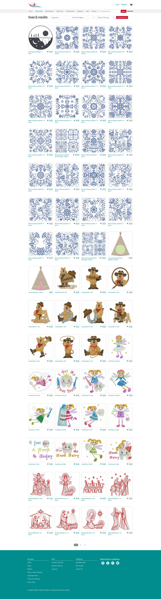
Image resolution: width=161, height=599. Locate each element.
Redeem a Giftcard (57, 566)
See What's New (81, 562)
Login (117, 4)
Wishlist (29, 569)
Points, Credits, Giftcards (34, 572)
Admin (67, 590)
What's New (38, 11)
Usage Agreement (32, 575)
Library (29, 566)
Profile (29, 562)
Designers (80, 11)
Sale (87, 11)
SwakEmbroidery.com (41, 5)
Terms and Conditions (33, 579)
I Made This (59, 11)
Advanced (130, 11)
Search (124, 11)
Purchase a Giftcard (57, 562)
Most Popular (49, 11)
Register (124, 4)
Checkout (54, 569)
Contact (94, 11)
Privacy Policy (31, 582)
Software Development (58, 590)
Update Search (122, 17)
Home (31, 11)
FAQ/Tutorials (70, 11)
